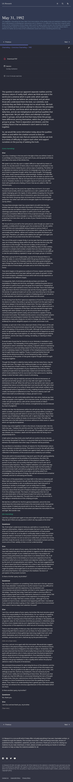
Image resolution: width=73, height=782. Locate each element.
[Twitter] (11, 758)
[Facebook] (3, 758)
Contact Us (5, 778)
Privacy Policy (26, 778)
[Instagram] (7, 758)
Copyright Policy (15, 778)
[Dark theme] (57, 3)
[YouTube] (15, 758)
